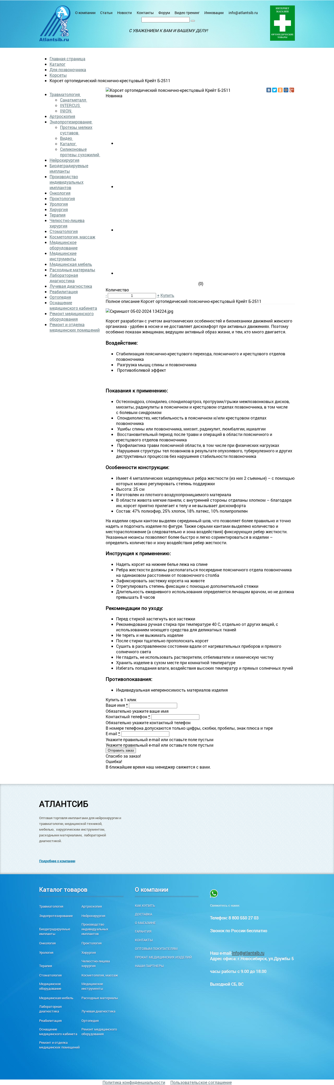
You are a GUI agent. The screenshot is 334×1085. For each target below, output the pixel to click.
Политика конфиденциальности (134, 1082)
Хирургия (59, 209)
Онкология (60, 193)
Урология (59, 204)
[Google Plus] (291, 90)
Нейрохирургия (64, 160)
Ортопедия (60, 297)
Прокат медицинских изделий (163, 957)
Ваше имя (117, 705)
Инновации (214, 12)
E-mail (113, 733)
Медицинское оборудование (63, 244)
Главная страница (67, 58)
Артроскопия (62, 116)
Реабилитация (64, 291)
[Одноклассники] (280, 90)
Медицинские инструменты (63, 255)
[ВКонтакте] (268, 90)
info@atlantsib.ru (243, 12)
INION (66, 110)
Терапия (57, 215)
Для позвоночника (68, 69)
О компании (85, 12)
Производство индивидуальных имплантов (67, 182)
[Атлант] (54, 23)
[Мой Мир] (286, 90)
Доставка (143, 914)
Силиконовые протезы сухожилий (80, 151)
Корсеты (58, 75)
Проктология (62, 198)
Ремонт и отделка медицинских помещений (75, 327)
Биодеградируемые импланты (69, 168)
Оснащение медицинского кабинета (73, 305)
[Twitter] (274, 90)
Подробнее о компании (57, 861)
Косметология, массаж (72, 236)
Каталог (57, 64)
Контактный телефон (128, 716)
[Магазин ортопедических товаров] (282, 23)
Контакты (145, 12)
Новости (124, 12)
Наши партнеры (149, 965)
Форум (164, 12)
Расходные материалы (72, 269)
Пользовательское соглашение (201, 1082)
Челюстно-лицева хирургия (67, 223)
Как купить (145, 905)
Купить (167, 295)
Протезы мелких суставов (76, 129)
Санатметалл (73, 100)
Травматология (65, 94)
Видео (66, 138)
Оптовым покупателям (156, 948)
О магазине (145, 922)
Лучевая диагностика (71, 286)
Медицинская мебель (71, 264)
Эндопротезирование (71, 121)
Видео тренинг (187, 12)
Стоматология (64, 231)
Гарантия (143, 931)
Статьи (106, 12)
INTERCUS (70, 105)
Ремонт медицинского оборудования (72, 316)
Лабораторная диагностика (64, 277)
